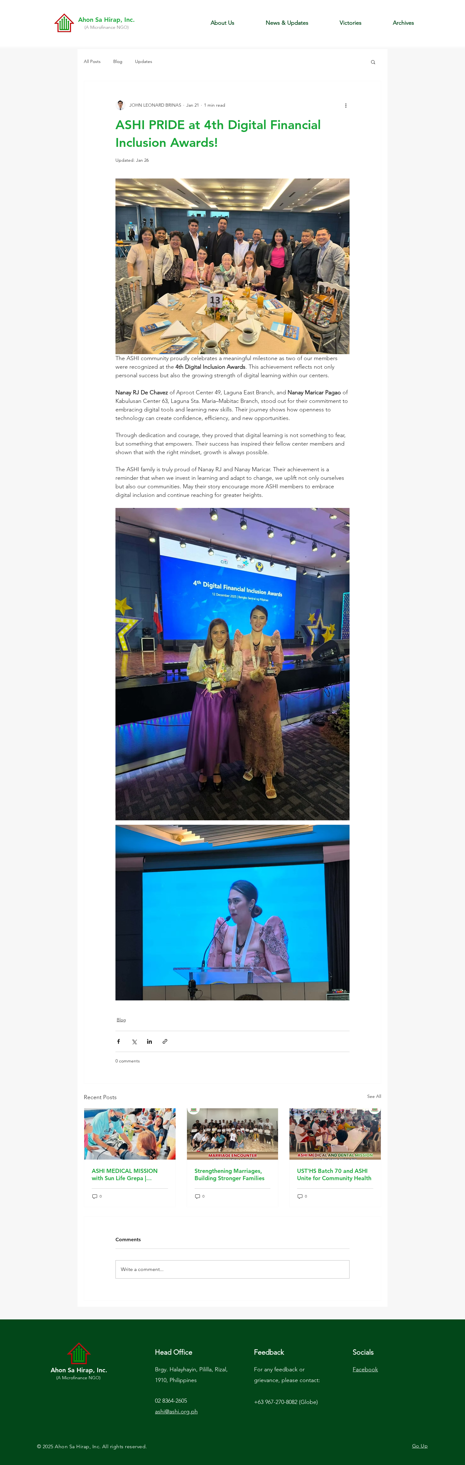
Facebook (365, 1369)
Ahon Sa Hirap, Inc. (106, 19)
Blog (117, 61)
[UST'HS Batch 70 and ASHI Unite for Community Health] (335, 1134)
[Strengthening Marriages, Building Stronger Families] (232, 1134)
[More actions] (346, 105)
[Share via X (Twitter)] (134, 1041)
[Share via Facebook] (118, 1041)
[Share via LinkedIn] (149, 1041)
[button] (222, 23)
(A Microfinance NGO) (106, 27)
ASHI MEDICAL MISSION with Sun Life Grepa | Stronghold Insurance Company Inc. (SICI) (125, 1174)
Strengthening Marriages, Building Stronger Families (229, 1174)
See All (374, 1096)
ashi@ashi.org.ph (176, 1411)
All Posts (92, 61)
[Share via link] (165, 1041)
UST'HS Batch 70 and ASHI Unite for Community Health (334, 1174)
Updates (143, 61)
